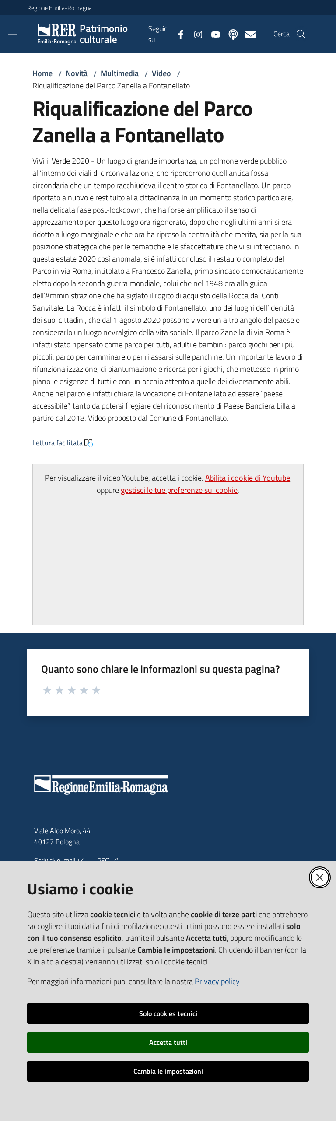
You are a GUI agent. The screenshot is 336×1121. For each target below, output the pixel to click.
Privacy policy (217, 981)
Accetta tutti (168, 1042)
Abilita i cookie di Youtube (247, 478)
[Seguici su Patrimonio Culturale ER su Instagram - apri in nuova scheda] (194, 33)
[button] (301, 34)
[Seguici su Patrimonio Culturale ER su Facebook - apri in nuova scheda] (177, 33)
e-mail (66, 860)
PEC (103, 860)
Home (42, 73)
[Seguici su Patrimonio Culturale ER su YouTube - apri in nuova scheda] (212, 33)
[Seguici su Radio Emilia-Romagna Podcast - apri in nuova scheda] (229, 33)
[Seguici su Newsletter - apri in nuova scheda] (247, 33)
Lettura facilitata (57, 442)
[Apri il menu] (12, 34)
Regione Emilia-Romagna (59, 7)
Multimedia (120, 73)
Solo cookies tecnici (168, 1013)
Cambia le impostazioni (168, 1071)
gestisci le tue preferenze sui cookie (179, 490)
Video (161, 73)
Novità (77, 73)
